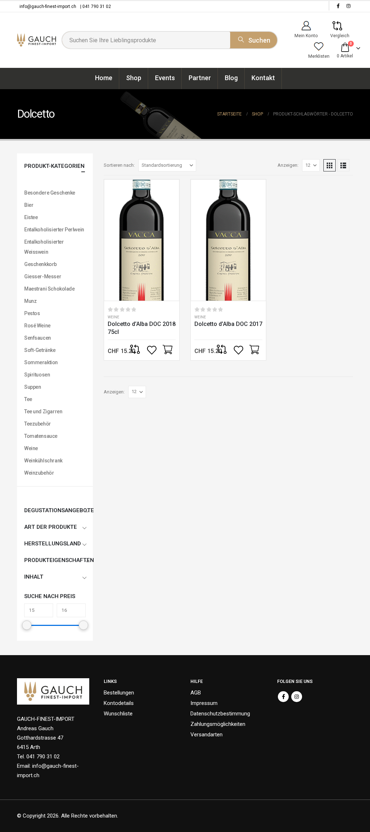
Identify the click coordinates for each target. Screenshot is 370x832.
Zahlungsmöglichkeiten (217, 724)
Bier (28, 205)
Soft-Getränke (40, 350)
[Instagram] (348, 5)
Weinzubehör (39, 473)
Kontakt (263, 78)
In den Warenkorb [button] (167, 350)
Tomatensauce (40, 436)
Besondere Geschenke (49, 193)
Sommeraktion (41, 362)
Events (165, 78)
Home (103, 78)
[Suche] (253, 39)
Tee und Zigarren (43, 411)
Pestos (32, 313)
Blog (231, 78)
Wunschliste (118, 713)
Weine (113, 317)
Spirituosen (37, 375)
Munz (30, 301)
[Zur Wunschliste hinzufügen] (152, 350)
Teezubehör (37, 424)
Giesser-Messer (42, 276)
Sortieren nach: (119, 165)
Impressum (204, 703)
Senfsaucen (37, 338)
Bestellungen (119, 692)
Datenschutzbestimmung (220, 713)
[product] (141, 240)
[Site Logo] (36, 40)
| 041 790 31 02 (95, 6)
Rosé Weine (37, 325)
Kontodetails (119, 703)
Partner (200, 78)
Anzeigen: (288, 165)
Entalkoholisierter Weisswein (44, 247)
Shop (133, 78)
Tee (28, 399)
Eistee (31, 217)
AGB (195, 692)
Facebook (283, 696)
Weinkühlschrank (43, 460)
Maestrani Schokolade (49, 289)
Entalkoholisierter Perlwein (54, 229)
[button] (329, 165)
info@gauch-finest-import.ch (48, 6)
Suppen (32, 387)
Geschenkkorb (40, 264)
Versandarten (206, 734)
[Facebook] (338, 5)
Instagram (296, 696)
